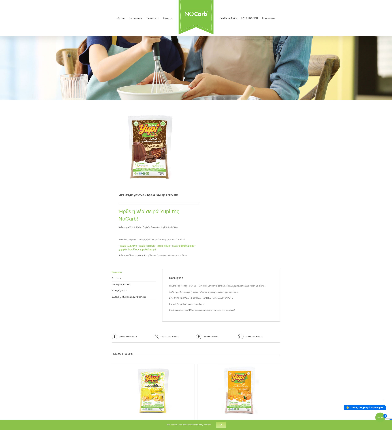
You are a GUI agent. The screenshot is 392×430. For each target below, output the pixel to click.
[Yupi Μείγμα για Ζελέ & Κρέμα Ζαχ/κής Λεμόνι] (153, 390)
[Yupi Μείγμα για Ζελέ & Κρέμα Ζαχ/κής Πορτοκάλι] (239, 390)
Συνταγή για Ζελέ (119, 291)
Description (117, 272)
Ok (221, 425)
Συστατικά (116, 278)
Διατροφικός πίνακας (121, 284)
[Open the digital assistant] (380, 417)
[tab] (134, 272)
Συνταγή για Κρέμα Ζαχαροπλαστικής (129, 297)
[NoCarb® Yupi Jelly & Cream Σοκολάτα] (152, 147)
